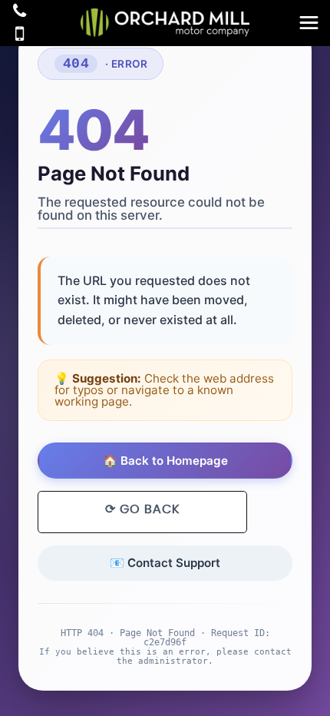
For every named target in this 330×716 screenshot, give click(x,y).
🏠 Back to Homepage (165, 460)
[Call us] (19, 13)
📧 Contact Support (165, 562)
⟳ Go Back (142, 509)
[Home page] (165, 22)
